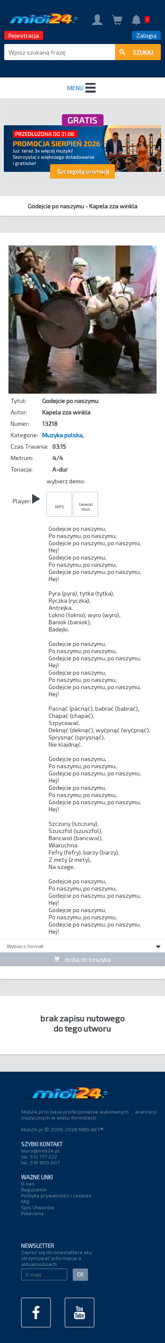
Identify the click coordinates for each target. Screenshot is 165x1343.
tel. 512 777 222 (39, 1156)
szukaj (143, 52)
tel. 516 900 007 (40, 1162)
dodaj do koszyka (87, 959)
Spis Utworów (37, 1207)
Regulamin (34, 1189)
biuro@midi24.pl (40, 1150)
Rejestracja (23, 35)
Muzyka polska (62, 434)
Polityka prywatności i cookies (56, 1195)
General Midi (86, 507)
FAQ (25, 1201)
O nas (28, 1183)
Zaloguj (146, 35)
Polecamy (32, 1213)
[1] (136, 21)
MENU (75, 87)
